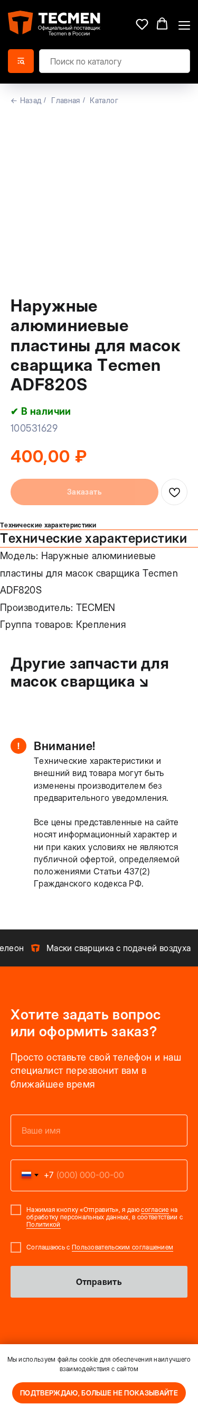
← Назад (26, 100)
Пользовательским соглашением (122, 1247)
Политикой (43, 1224)
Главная (65, 100)
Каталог (104, 100)
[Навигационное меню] (184, 24)
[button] (142, 23)
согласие (154, 1210)
